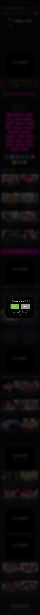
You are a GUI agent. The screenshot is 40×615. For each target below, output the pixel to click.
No (25, 306)
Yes (14, 306)
